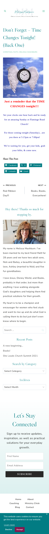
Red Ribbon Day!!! (9, 190)
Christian (7, 52)
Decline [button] (8, 529)
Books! (6, 350)
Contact (30, 507)
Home (18, 499)
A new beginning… (13, 345)
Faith (15, 52)
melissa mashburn (28, 52)
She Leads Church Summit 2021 (20, 355)
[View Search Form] (5, 11)
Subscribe (24, 474)
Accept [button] (19, 529)
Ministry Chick (32, 503)
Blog (17, 507)
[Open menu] (43, 11)
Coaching (14, 503)
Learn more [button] (9, 525)
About (30, 499)
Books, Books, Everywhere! (38, 190)
